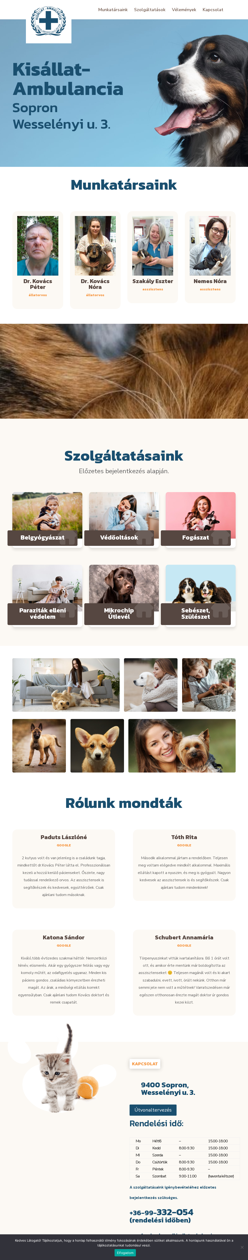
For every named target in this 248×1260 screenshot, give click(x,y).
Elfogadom (125, 1253)
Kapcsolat (213, 10)
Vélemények (184, 10)
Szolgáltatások (149, 10)
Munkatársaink (113, 10)
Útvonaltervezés (153, 1110)
